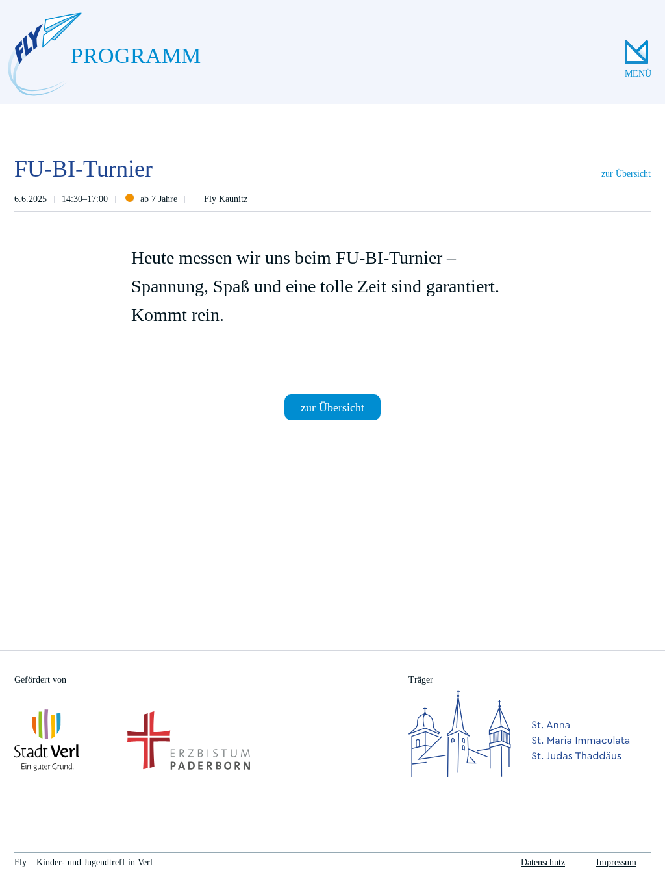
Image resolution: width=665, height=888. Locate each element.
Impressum (616, 862)
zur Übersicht (626, 174)
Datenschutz (543, 862)
